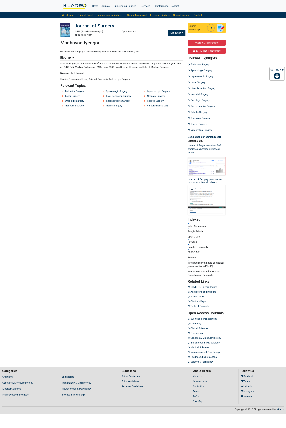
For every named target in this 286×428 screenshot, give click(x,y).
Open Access (200, 381)
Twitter (247, 381)
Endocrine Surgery (74, 91)
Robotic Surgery (155, 100)
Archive (166, 15)
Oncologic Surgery (74, 100)
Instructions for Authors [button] (110, 15)
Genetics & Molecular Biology (17, 382)
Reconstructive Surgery (118, 100)
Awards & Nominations (207, 42)
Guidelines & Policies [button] (125, 6)
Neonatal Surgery (156, 96)
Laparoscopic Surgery (158, 91)
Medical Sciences (11, 388)
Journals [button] (105, 6)
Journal (70, 15)
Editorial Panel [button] (85, 15)
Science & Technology (73, 394)
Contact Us (198, 386)
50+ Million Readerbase (208, 50)
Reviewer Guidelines (132, 386)
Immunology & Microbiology (76, 382)
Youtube (247, 396)
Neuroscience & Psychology (76, 388)
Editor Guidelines (130, 381)
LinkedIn (247, 386)
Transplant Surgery (74, 105)
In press (154, 15)
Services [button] (146, 6)
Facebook (248, 376)
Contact (175, 6)
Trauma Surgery (114, 105)
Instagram (248, 391)
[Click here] (74, 6)
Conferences (161, 6)
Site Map (197, 401)
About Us (198, 376)
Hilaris (280, 409)
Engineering (68, 376)
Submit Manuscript (137, 15)
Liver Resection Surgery (118, 96)
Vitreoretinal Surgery (157, 105)
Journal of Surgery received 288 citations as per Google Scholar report (204, 149)
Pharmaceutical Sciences (15, 394)
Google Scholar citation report (204, 137)
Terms (196, 391)
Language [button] (176, 32)
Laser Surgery (72, 96)
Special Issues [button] (181, 15)
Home (95, 6)
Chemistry (7, 376)
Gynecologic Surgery (117, 91)
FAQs (196, 396)
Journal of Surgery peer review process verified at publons (205, 181)
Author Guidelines (131, 376)
